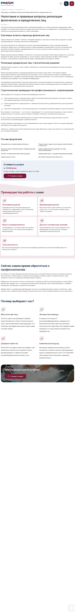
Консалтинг (19, 9)
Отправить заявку (16, 376)
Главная (3, 9)
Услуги (11, 9)
